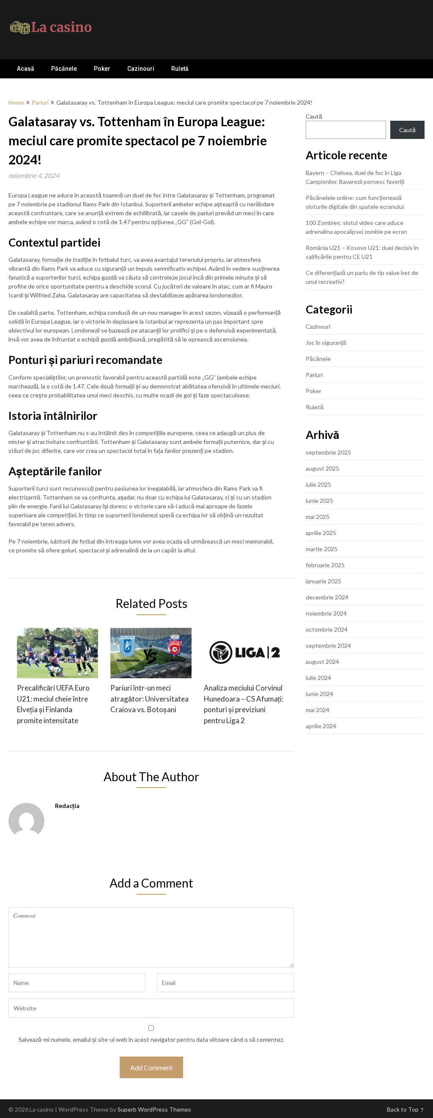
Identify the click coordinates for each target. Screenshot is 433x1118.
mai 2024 (317, 709)
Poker (102, 68)
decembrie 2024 (327, 597)
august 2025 (322, 468)
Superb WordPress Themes (154, 1109)
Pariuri (40, 102)
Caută (314, 116)
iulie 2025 (318, 484)
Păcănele (64, 68)
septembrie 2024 (328, 645)
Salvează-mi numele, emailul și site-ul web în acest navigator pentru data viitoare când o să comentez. (151, 1039)
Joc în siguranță (326, 342)
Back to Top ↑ (406, 1109)
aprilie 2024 (321, 726)
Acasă (25, 68)
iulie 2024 (318, 677)
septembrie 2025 (328, 452)
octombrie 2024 (327, 629)
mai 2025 (317, 516)
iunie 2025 (319, 500)
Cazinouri (140, 68)
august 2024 (322, 661)
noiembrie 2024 (326, 613)
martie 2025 (321, 548)
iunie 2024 (319, 693)
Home (16, 102)
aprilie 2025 (321, 532)
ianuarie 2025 (323, 581)
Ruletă (180, 68)
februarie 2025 (325, 565)
